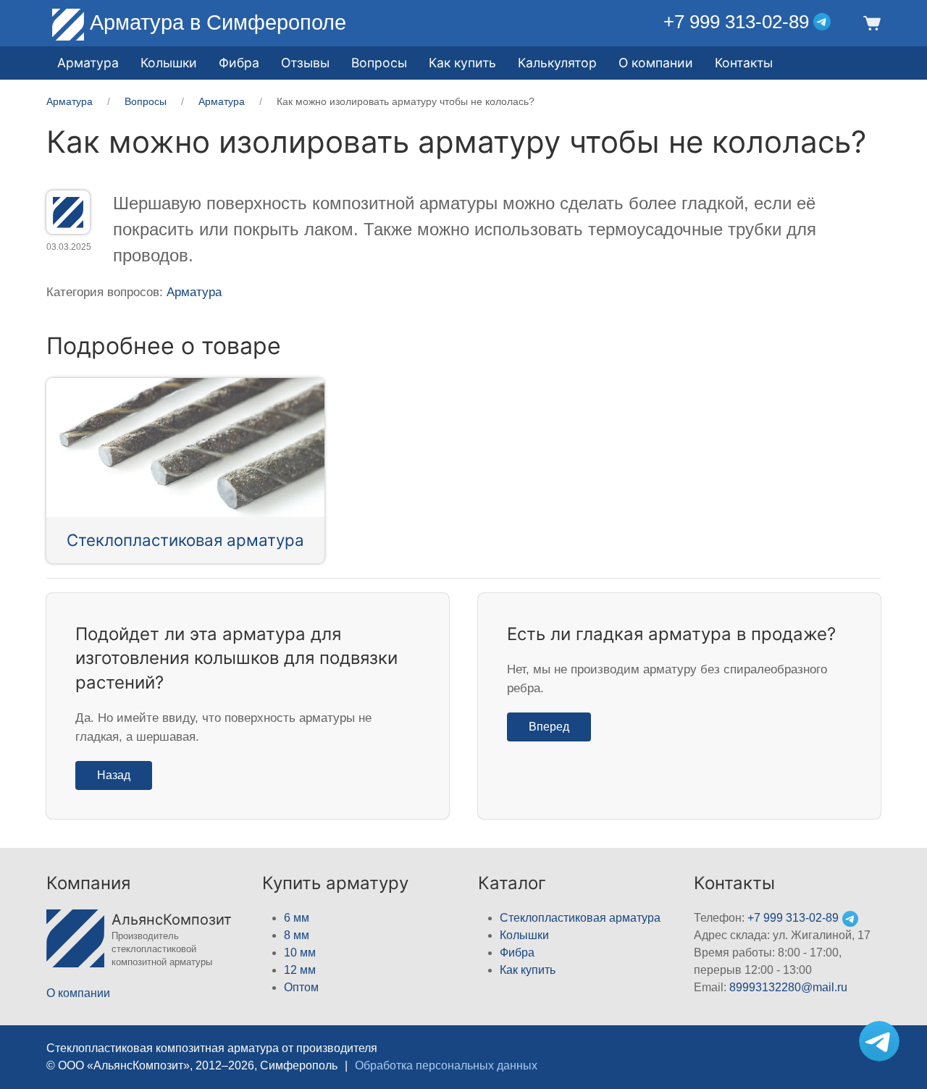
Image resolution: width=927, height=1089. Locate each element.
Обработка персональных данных (446, 1065)
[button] (870, 22)
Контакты (744, 62)
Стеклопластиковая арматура (185, 540)
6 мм (296, 918)
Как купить (527, 970)
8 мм (296, 935)
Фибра (239, 62)
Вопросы (379, 62)
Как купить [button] (462, 62)
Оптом (301, 987)
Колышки (524, 935)
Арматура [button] (88, 62)
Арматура (194, 292)
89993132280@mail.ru (788, 987)
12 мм (300, 970)
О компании (655, 62)
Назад (113, 775)
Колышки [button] (168, 62)
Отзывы (305, 62)
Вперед (549, 726)
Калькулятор (557, 62)
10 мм (300, 952)
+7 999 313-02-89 (736, 22)
